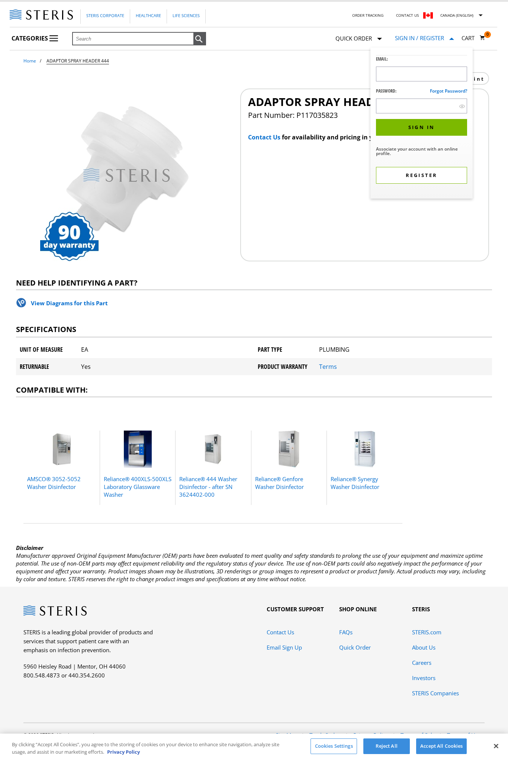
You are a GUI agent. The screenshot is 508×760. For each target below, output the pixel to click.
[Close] (496, 746)
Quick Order (355, 647)
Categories (30, 38)
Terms (328, 367)
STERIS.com (426, 632)
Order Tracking (367, 15)
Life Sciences (186, 15)
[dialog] (421, 124)
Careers (421, 662)
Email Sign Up (284, 647)
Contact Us (407, 15)
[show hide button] (462, 106)
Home (29, 61)
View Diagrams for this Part (69, 303)
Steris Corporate (105, 15)
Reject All (386, 746)
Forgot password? (448, 91)
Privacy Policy (123, 751)
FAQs (346, 632)
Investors (423, 678)
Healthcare (148, 15)
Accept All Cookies (441, 746)
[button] (199, 39)
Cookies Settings (334, 746)
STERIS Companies (435, 693)
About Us (423, 647)
